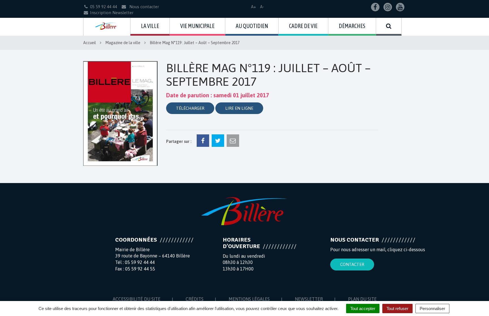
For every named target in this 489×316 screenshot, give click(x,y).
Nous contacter (143, 6)
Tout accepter (362, 308)
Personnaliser (432, 308)
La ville (150, 26)
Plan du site (362, 299)
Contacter (352, 264)
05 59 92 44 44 (140, 262)
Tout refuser (397, 308)
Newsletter (309, 299)
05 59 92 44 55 (140, 268)
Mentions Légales (249, 299)
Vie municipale (197, 26)
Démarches (352, 26)
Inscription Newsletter (112, 12)
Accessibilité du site (136, 299)
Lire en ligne (239, 108)
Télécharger (190, 108)
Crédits (194, 299)
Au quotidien (252, 26)
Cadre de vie (303, 26)
